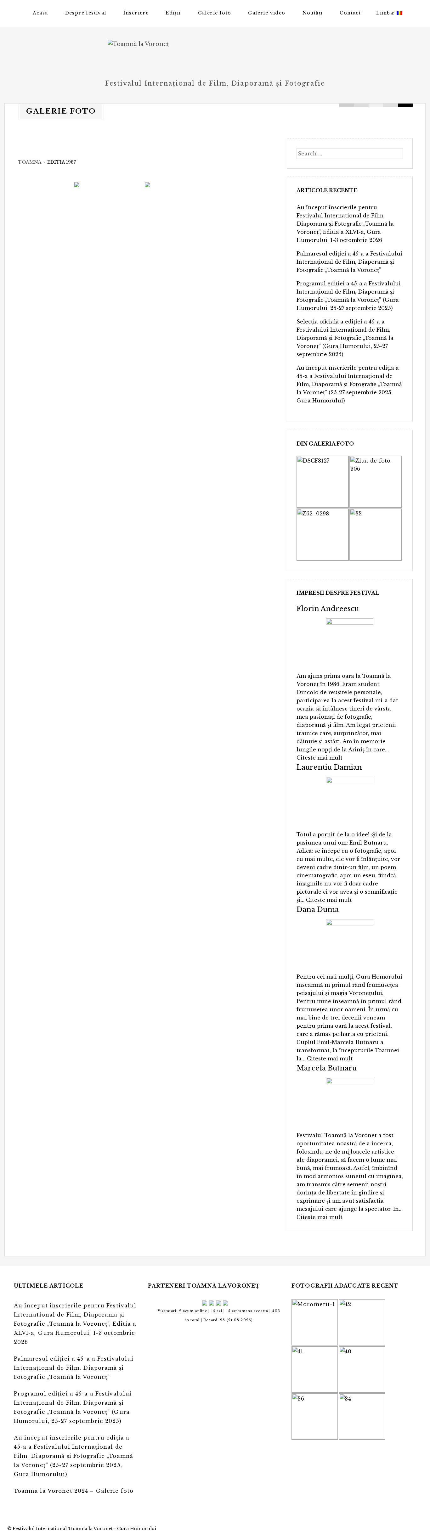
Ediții (173, 13)
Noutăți (313, 13)
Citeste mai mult (319, 758)
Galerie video (266, 13)
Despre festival (85, 13)
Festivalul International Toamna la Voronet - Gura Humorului (84, 1528)
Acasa (40, 13)
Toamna (29, 162)
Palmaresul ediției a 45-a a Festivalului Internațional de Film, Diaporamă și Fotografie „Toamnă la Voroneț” (349, 261)
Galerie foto (214, 13)
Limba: (386, 13)
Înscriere (136, 13)
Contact (350, 13)
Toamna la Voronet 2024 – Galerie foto (73, 1491)
